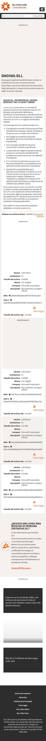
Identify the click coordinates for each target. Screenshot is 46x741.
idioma (41, 216)
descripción (39, 214)
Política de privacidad (23, 701)
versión (29, 214)
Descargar (38, 311)
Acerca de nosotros (23, 693)
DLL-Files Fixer (23, 713)
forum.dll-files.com (20, 568)
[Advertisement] (23, 49)
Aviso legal (22, 705)
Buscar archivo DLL (38, 16)
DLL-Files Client (22, 709)
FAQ (29, 208)
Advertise (23, 697)
